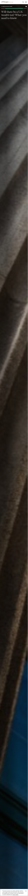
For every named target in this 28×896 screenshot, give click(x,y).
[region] (14, 892)
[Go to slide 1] (3, 8)
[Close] (25, 891)
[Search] (23, 2)
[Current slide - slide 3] (18, 8)
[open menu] (26, 2)
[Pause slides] (26, 6)
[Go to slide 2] (7, 8)
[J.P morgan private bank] (7, 2)
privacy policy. (15, 894)
